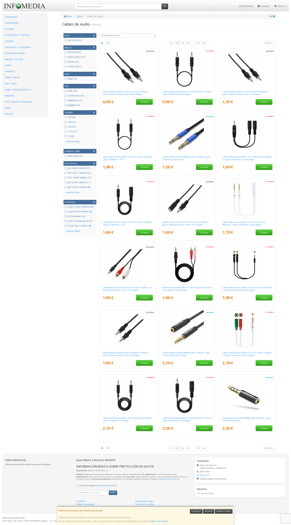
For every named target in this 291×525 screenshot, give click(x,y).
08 (198, 43)
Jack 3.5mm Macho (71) (78, 168)
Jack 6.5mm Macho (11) (78, 182)
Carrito (281, 6)
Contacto (265, 6)
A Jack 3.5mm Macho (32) (79, 211)
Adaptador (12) (74, 100)
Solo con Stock (74, 40)
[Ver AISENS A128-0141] (128, 68)
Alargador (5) (73, 105)
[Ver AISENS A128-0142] (247, 68)
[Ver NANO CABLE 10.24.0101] (128, 133)
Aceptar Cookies (224, 511)
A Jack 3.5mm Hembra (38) (80, 206)
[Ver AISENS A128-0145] (188, 199)
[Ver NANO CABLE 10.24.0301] (188, 264)
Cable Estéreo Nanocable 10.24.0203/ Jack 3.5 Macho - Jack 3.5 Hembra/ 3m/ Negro (187, 419)
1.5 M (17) (72, 131)
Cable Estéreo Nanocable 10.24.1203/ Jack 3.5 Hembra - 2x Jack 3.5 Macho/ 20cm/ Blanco (243, 223)
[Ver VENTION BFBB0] (247, 395)
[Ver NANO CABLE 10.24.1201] (247, 329)
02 (183, 43)
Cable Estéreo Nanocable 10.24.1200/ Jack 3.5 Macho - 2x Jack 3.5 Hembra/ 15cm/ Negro (247, 158)
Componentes (12, 22)
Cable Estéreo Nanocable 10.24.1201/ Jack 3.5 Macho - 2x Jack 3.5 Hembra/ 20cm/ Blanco (247, 354)
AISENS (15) (73, 61)
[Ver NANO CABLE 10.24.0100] (188, 68)
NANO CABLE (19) (76, 56)
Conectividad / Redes (15, 53)
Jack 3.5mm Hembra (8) (78, 187)
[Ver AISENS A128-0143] (128, 329)
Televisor (9, 41)
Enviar (112, 492)
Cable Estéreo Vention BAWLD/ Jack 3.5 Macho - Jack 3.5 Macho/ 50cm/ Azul (186, 158)
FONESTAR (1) (74, 66)
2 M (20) (71, 117)
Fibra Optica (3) (74, 155)
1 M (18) (71, 126)
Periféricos (10, 71)
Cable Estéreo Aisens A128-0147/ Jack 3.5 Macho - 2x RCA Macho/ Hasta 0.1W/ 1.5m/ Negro (127, 288)
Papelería (9, 95)
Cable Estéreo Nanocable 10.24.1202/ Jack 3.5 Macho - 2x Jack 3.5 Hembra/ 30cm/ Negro (247, 288)
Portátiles (9, 28)
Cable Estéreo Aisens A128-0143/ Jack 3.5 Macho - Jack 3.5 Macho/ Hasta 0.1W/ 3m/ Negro (126, 354)
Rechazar (209, 511)
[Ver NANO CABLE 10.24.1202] (247, 264)
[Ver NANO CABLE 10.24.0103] (128, 395)
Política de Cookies (159, 521)
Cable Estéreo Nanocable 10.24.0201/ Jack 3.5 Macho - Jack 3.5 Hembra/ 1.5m (127, 223)
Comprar (144, 101)
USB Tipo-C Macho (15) (78, 172)
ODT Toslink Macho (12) (79, 177)
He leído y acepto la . (98, 485)
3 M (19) (71, 122)
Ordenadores (11, 16)
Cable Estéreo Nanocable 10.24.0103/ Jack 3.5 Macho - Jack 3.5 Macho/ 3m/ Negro (127, 419)
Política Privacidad (85, 504)
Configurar (196, 511)
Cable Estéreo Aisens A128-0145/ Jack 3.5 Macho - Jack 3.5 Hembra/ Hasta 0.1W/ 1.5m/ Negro (185, 223)
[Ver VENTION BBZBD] (188, 329)
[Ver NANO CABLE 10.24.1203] (247, 199)
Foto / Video (11, 83)
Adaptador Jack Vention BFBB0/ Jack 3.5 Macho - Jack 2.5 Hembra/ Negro (246, 419)
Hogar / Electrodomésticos (18, 89)
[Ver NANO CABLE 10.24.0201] (128, 199)
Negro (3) (72, 78)
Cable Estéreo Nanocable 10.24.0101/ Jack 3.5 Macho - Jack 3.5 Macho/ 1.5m (127, 158)
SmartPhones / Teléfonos (17, 35)
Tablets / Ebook (12, 77)
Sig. (203, 43)
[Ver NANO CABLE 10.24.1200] (247, 133)
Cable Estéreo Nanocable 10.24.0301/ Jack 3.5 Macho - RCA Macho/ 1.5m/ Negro (187, 288)
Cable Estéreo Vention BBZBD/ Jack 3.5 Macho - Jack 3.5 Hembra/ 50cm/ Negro (186, 354)
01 (178, 43)
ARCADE (9, 113)
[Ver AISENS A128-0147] (128, 264)
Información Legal (144, 501)
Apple (7, 107)
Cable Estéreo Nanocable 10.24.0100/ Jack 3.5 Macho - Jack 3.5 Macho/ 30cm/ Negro (187, 93)
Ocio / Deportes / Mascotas (18, 101)
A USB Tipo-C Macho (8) (79, 225)
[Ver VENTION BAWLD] (188, 133)
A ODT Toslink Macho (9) (79, 221)
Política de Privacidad (172, 479)
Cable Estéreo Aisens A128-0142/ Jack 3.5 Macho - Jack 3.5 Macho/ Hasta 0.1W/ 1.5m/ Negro (245, 93)
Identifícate (247, 6)
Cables (8, 65)
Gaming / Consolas (14, 59)
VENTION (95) (74, 52)
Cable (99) (72, 90)
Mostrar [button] (269, 43)
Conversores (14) (75, 95)
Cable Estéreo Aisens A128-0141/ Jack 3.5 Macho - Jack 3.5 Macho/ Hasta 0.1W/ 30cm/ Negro (126, 93)
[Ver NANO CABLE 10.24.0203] (188, 395)
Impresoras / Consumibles (17, 47)
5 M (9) (70, 136)
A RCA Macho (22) (76, 216)
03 (188, 43)
